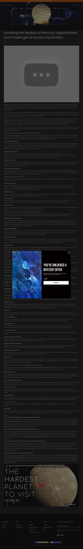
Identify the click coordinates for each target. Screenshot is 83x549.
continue (56, 283)
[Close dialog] (69, 252)
